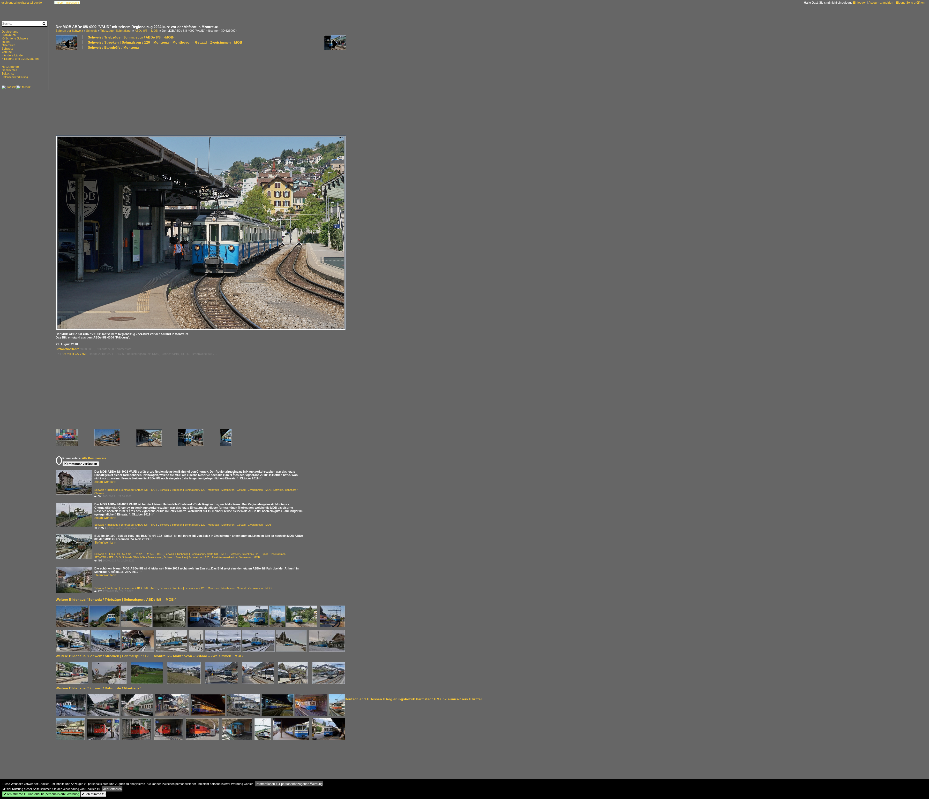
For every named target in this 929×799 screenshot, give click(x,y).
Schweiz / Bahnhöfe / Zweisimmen (142, 557)
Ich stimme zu (93, 794)
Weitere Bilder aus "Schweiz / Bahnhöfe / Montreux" (98, 688)
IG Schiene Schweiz (15, 38)
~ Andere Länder (13, 55)
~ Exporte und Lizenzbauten (20, 59)
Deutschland (10, 31)
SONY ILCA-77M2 (75, 354)
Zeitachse (8, 73)
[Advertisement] (201, 92)
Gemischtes (9, 70)
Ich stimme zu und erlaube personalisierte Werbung (41, 794)
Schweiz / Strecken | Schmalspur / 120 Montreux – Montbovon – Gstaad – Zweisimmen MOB (165, 42)
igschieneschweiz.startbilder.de (21, 2)
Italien (6, 42)
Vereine (7, 52)
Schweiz (91, 30)
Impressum (72, 2)
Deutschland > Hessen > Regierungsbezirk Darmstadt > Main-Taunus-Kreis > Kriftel (413, 699)
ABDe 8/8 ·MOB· (147, 30)
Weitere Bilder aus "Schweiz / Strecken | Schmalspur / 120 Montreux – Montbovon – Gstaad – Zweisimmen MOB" (150, 656)
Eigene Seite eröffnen (910, 2)
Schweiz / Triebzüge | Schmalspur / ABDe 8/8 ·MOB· (131, 37)
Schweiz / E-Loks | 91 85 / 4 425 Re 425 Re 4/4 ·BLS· (128, 554)
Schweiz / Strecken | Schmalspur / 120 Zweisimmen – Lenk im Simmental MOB (212, 557)
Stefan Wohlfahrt (67, 349)
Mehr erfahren (112, 789)
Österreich (8, 45)
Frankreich (9, 35)
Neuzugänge (10, 67)
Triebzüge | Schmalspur (116, 30)
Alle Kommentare (94, 458)
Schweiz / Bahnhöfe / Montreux (113, 47)
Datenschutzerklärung (15, 77)
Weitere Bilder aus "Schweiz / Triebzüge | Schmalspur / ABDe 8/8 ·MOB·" (116, 599)
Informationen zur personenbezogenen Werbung (289, 784)
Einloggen (860, 2)
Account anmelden (881, 2)
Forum (59, 2)
